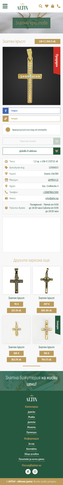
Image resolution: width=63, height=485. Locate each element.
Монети (31, 427)
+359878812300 (50, 192)
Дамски (31, 412)
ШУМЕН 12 (53, 180)
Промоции (31, 432)
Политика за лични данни (31, 459)
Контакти (31, 449)
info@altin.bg (52, 198)
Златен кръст (16, 298)
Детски (32, 422)
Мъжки (31, 417)
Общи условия (31, 454)
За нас (31, 444)
